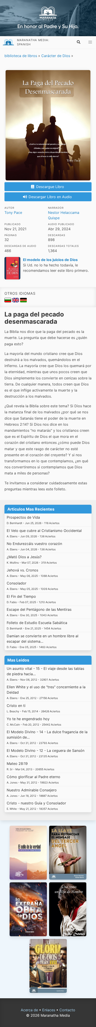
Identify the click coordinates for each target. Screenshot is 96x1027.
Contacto (67, 1010)
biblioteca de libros (20, 55)
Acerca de (29, 1010)
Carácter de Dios (55, 55)
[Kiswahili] (23, 301)
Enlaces (48, 1010)
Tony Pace (13, 212)
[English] (16, 301)
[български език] (8, 301)
